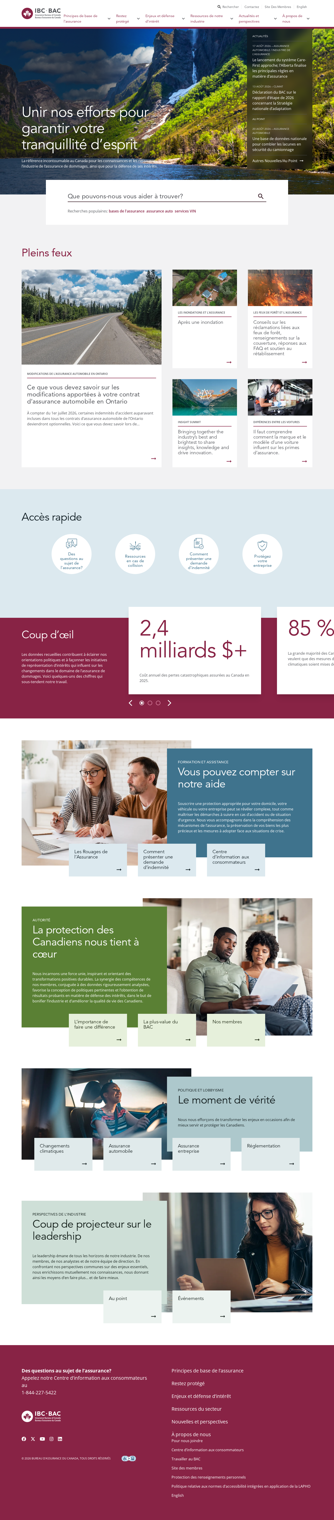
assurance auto (159, 211)
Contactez (251, 7)
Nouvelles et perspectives (200, 1421)
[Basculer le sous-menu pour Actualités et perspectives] (275, 19)
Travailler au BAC (186, 1458)
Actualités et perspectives (249, 19)
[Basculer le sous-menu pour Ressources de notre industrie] (231, 19)
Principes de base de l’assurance (80, 19)
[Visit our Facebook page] (24, 1439)
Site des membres (278, 7)
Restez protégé (122, 19)
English (302, 7)
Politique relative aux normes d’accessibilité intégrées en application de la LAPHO (241, 1486)
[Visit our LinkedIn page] (60, 1439)
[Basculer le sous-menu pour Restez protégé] (138, 19)
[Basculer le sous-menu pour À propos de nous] (308, 19)
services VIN (185, 211)
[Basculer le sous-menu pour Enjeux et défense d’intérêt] (183, 19)
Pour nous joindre (187, 1440)
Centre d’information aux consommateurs (208, 1449)
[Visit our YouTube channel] (42, 1439)
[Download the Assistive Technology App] (129, 1458)
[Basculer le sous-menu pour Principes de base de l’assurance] (109, 19)
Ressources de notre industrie (206, 19)
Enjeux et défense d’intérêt (159, 19)
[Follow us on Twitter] (33, 1439)
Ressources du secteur (197, 1409)
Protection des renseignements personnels (209, 1477)
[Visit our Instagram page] (52, 1439)
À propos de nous (292, 19)
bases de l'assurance (127, 211)
